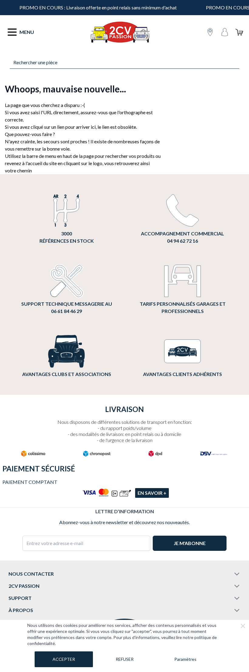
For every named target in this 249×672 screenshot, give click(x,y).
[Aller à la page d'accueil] (119, 32)
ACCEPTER (64, 659)
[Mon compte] (225, 32)
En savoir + (152, 493)
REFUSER (125, 659)
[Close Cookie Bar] (243, 626)
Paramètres (185, 659)
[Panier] (239, 32)
